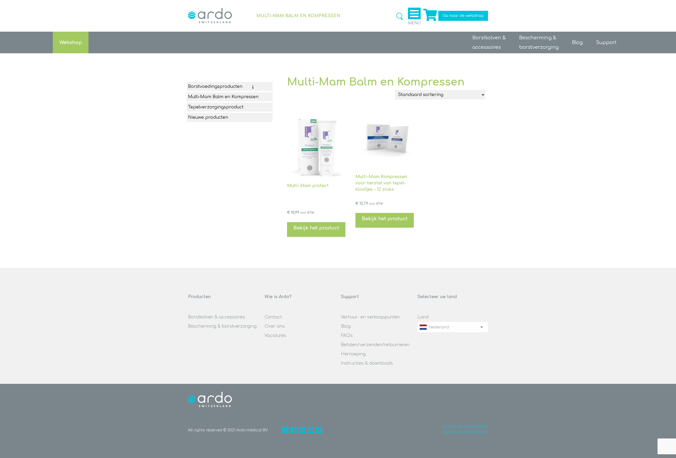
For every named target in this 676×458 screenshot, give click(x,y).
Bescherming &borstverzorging (539, 42)
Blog (577, 42)
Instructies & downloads (367, 363)
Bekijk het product (316, 228)
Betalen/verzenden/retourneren (375, 344)
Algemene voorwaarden (465, 431)
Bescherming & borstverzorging (222, 326)
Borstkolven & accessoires (216, 317)
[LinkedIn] (302, 430)
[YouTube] (310, 430)
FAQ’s (347, 335)
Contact (273, 317)
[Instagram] (285, 430)
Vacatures (275, 335)
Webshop (70, 42)
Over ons (275, 326)
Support (606, 42)
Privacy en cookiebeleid (465, 426)
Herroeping (353, 354)
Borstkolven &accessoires (489, 42)
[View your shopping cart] (429, 21)
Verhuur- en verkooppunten (370, 317)
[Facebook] (293, 430)
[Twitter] (319, 430)
